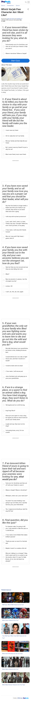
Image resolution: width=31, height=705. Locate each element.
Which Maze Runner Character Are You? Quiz (13, 684)
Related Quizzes (6, 590)
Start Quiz (15, 61)
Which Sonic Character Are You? (10, 620)
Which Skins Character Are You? (10, 669)
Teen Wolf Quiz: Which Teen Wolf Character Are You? (14, 637)
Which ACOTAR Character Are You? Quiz (12, 653)
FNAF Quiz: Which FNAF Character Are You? (13, 604)
